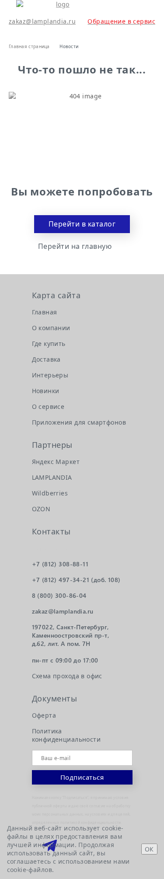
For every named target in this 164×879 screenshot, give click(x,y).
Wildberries (50, 493)
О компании (51, 328)
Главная (44, 312)
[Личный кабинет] (14, 30)
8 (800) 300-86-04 (59, 595)
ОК (149, 849)
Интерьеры (50, 375)
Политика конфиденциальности (66, 735)
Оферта (44, 715)
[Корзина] (33, 30)
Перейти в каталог (82, 224)
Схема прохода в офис (67, 676)
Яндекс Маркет (56, 461)
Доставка (46, 359)
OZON (41, 509)
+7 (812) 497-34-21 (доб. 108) (76, 580)
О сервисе (48, 406)
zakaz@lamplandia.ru (42, 21)
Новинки (45, 391)
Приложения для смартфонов (79, 422)
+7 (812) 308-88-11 (60, 564)
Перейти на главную (75, 246)
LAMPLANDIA (52, 477)
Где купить (49, 343)
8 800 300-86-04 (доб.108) (143, 8)
